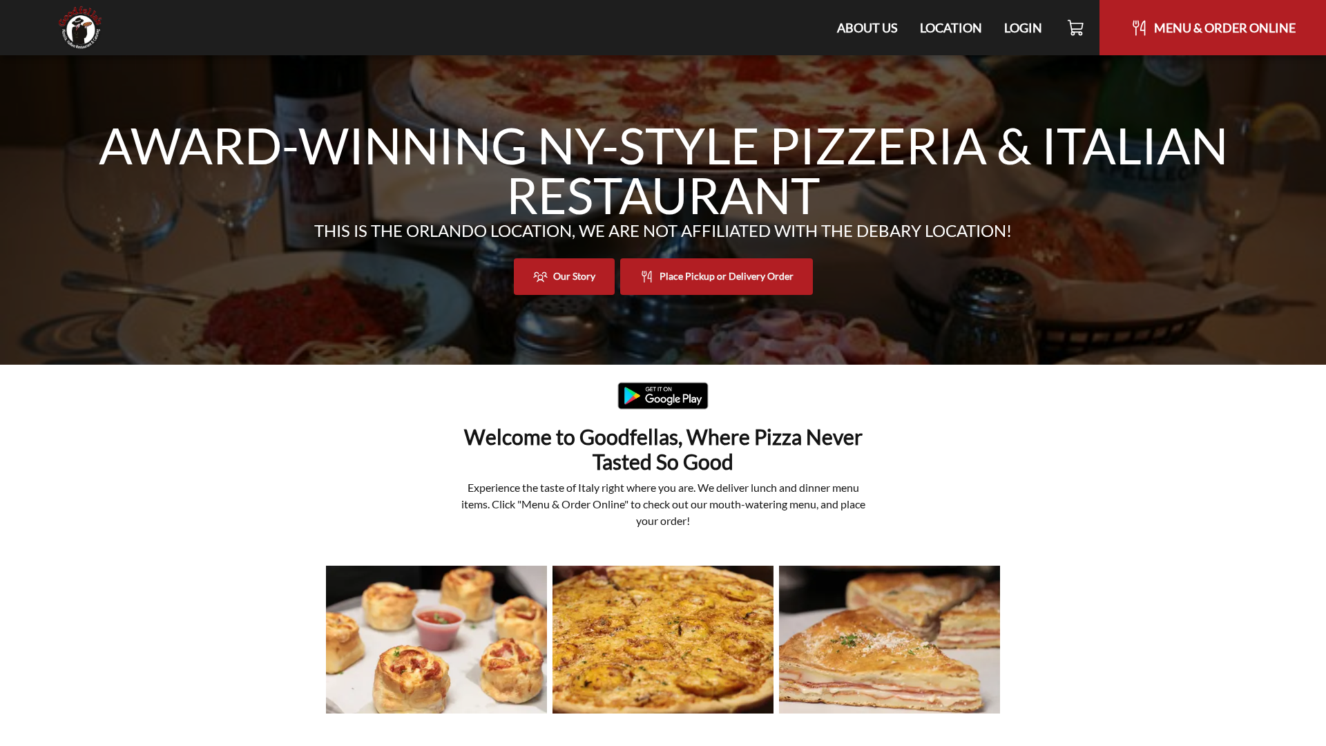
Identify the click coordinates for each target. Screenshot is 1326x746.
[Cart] (1076, 27)
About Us (867, 27)
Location (951, 27)
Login (1023, 27)
